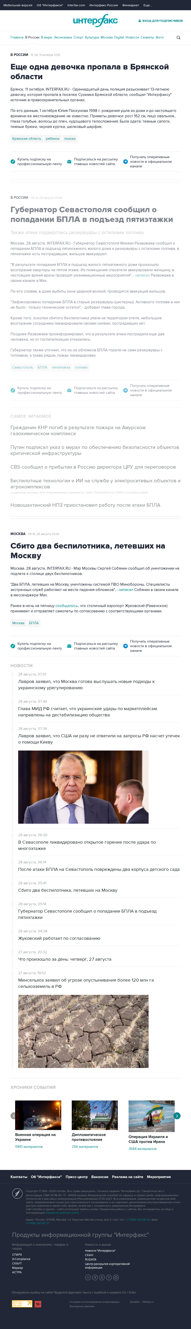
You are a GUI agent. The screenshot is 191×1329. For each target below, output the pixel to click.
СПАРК (17, 1255)
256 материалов (85, 1147)
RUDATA (90, 1259)
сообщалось (66, 606)
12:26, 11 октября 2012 (45, 55)
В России (32, 37)
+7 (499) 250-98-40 (138, 1219)
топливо (81, 367)
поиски (69, 139)
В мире (46, 37)
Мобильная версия (17, 5)
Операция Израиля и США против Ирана (148, 1139)
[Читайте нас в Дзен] (88, 1277)
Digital (119, 37)
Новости (132, 37)
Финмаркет (130, 5)
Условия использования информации (94, 1302)
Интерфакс (95, 20)
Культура (92, 37)
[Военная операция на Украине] (38, 1129)
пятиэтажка (61, 367)
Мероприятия (159, 1177)
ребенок (53, 139)
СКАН (89, 1255)
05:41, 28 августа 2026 (43, 534)
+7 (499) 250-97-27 (37, 1223)
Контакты (18, 1177)
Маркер (17, 1268)
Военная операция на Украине (35, 1137)
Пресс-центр (77, 1177)
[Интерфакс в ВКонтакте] (102, 1277)
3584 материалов (143, 1149)
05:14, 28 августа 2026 (46, 198)
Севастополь (22, 367)
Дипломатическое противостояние (89, 1137)
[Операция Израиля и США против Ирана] (152, 1131)
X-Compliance (21, 1259)
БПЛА (42, 367)
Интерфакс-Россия (103, 5)
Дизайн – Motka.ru (142, 1302)
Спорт (78, 37)
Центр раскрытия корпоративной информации (107, 1266)
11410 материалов (29, 1147)
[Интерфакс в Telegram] (95, 1277)
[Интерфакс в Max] (116, 1277)
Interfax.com (76, 5)
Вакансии (99, 1177)
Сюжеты (147, 37)
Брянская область (26, 139)
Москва (107, 37)
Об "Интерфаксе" (50, 5)
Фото (160, 37)
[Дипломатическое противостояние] (95, 1129)
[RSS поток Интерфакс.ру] (109, 1277)
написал (142, 275)
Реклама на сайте (127, 1177)
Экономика (63, 37)
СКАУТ (17, 1263)
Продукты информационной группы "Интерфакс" (80, 1235)
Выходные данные (82, 1306)
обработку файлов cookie (62, 1213)
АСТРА (17, 1272)
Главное (17, 37)
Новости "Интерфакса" (100, 1251)
